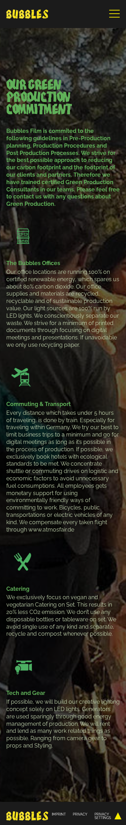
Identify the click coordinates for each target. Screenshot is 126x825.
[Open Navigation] (114, 12)
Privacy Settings (102, 816)
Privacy (80, 814)
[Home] (27, 14)
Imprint (59, 814)
